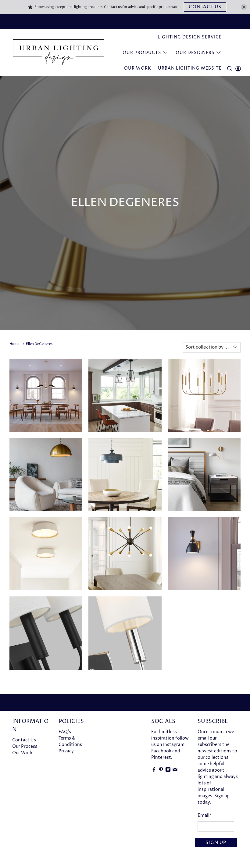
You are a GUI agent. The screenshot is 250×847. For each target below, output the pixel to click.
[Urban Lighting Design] (58, 52)
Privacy (66, 751)
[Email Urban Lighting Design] (175, 771)
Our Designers (195, 53)
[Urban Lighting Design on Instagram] (168, 771)
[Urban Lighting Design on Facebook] (154, 771)
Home (14, 344)
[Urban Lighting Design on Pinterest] (161, 771)
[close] (244, 7)
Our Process (24, 746)
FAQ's (65, 732)
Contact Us (205, 7)
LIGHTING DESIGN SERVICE (190, 37)
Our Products (142, 53)
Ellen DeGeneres (39, 344)
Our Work (137, 68)
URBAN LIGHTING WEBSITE (190, 68)
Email (205, 815)
